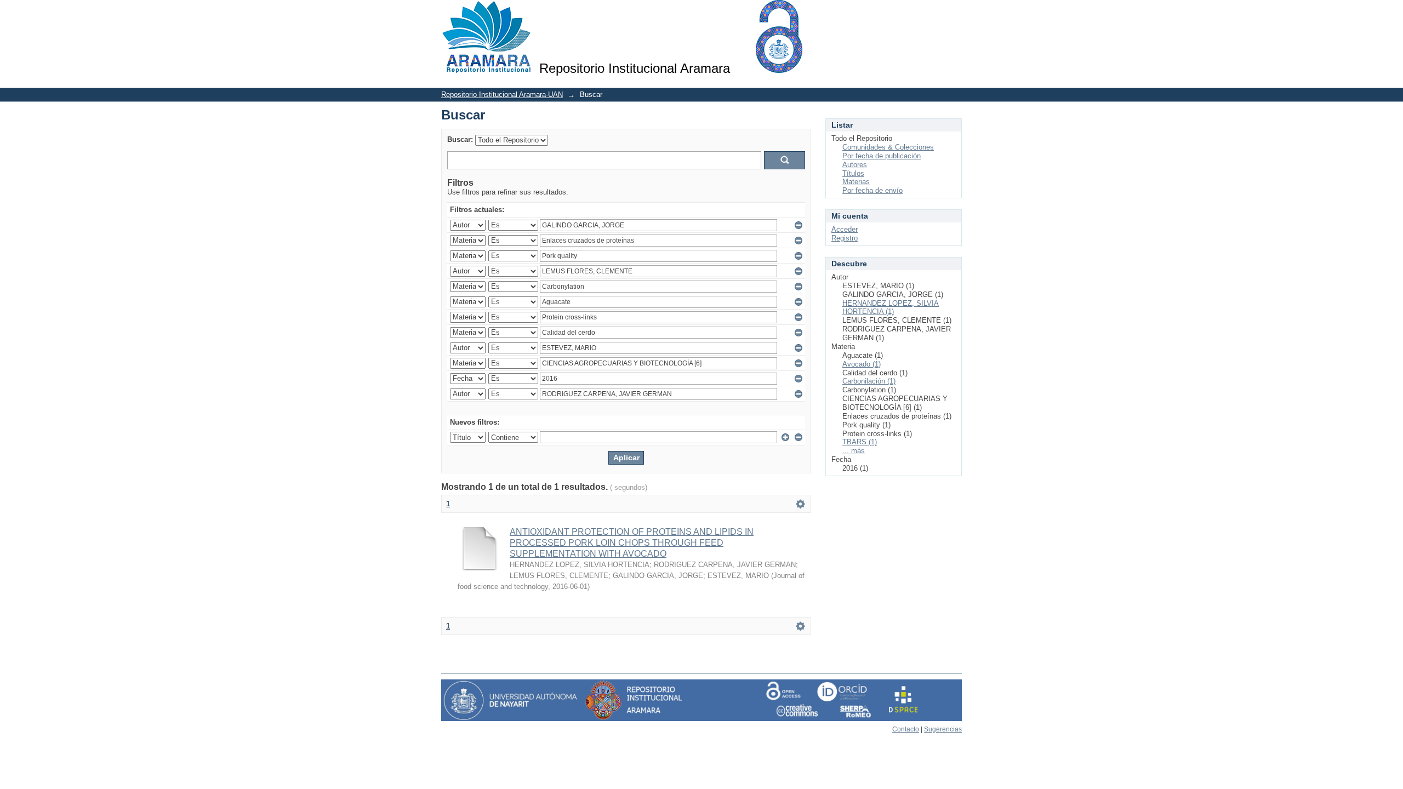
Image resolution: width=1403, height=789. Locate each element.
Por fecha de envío (872, 190)
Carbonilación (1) (869, 381)
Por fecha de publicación (881, 156)
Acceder (844, 229)
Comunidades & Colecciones (888, 147)
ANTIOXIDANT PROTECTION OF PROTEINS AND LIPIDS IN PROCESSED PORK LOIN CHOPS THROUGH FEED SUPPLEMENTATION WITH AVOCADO (632, 542)
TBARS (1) (859, 442)
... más (853, 451)
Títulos (853, 173)
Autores (854, 165)
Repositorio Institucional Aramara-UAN (502, 94)
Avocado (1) (861, 364)
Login (953, 13)
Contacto (905, 729)
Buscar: (460, 139)
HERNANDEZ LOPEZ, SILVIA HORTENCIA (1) (890, 307)
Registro (844, 238)
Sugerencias (943, 729)
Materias (856, 182)
